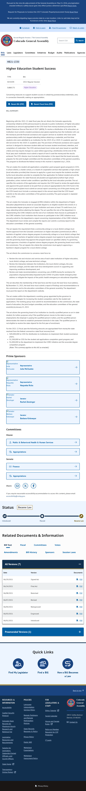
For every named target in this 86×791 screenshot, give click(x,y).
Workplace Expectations (29, 748)
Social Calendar (51, 716)
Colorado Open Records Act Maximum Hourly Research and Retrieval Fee (8, 726)
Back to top (77, 690)
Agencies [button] (81, 52)
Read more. (72, 5)
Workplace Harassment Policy (31, 757)
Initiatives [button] (41, 52)
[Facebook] (33, 485)
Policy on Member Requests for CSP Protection (52, 732)
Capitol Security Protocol (8, 714)
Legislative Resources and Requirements (7, 740)
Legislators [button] (18, 52)
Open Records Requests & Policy (31, 730)
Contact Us (73, 722)
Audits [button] (59, 52)
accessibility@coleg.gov (15, 496)
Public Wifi (28, 742)
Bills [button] (3, 52)
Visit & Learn (40, 28)
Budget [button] (51, 52)
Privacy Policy (29, 737)
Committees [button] (30, 52)
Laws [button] (9, 52)
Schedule (25, 28)
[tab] (8, 545)
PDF (81, 579)
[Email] (17, 485)
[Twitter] (25, 485)
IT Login (48, 740)
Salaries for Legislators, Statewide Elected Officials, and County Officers (9, 753)
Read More (74, 12)
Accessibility (7, 707)
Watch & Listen (78, 28)
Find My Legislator (59, 28)
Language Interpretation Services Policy (29, 707)
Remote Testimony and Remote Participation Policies (31, 719)
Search (81, 40)
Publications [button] (69, 52)
